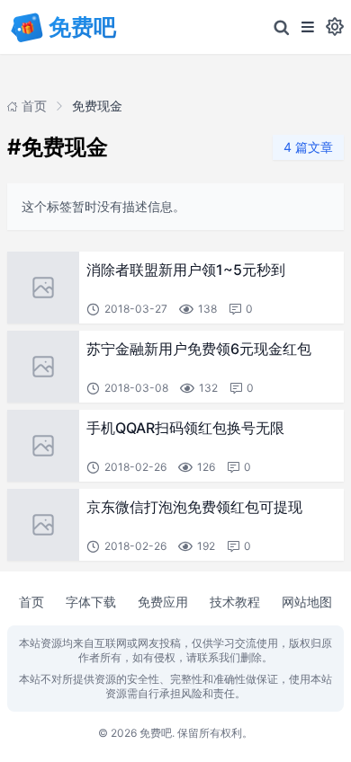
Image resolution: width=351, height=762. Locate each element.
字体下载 (91, 601)
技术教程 (235, 601)
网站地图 (307, 601)
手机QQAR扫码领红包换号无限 (185, 428)
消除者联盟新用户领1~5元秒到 (185, 270)
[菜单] (308, 27)
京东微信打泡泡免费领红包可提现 (194, 507)
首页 (31, 601)
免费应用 (163, 601)
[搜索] (282, 27)
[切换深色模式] (335, 27)
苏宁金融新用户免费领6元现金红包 (198, 349)
